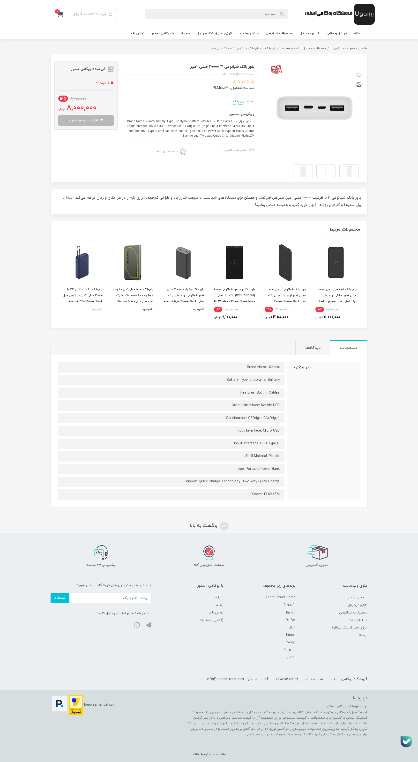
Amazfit (289, 605)
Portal (196, 754)
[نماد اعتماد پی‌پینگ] (59, 704)
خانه (357, 33)
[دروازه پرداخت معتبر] (75, 704)
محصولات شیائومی (279, 33)
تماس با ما (136, 33)
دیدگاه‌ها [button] (313, 348)
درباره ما (217, 597)
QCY (292, 627)
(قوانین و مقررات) (210, 620)
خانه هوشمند (248, 33)
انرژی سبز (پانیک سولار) (215, 33)
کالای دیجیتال (309, 33)
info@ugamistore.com (225, 679)
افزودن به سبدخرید (83, 120)
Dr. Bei (290, 620)
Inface (290, 635)
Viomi (290, 657)
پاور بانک (238, 101)
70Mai (290, 642)
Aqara (186, 33)
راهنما (219, 605)
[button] (63, 14)
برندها (363, 635)
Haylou (289, 612)
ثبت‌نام (60, 597)
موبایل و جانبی (336, 33)
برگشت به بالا (204, 525)
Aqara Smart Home (280, 597)
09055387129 (287, 679)
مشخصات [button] (349, 348)
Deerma (289, 650)
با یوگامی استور (163, 33)
